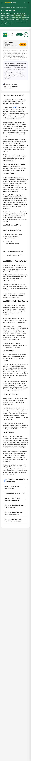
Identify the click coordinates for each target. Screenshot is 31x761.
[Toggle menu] (2, 3)
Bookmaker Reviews (10, 7)
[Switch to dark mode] (25, 2)
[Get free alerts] (28, 2)
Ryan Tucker (14, 84)
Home (2, 7)
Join (22, 44)
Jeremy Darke (15, 86)
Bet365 (15, 107)
